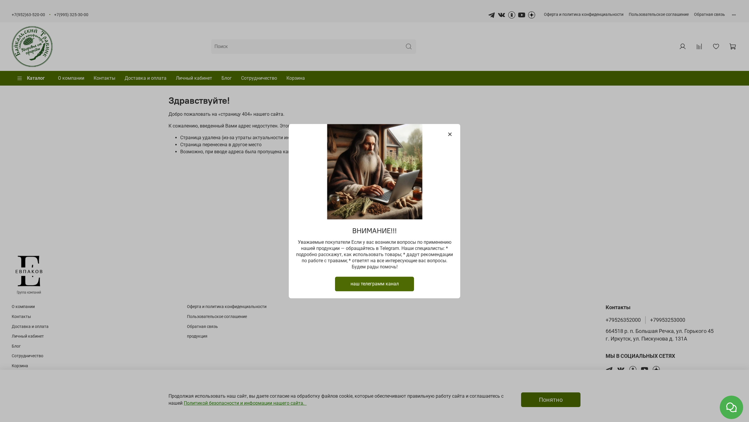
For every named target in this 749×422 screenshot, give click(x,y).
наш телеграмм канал (375, 283)
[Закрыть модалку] (450, 134)
